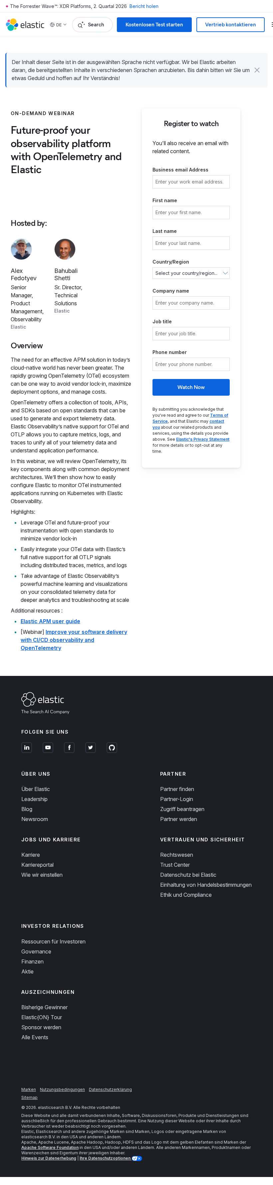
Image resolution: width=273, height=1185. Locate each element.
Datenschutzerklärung (110, 1089)
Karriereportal (37, 864)
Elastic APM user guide (50, 621)
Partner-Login (176, 799)
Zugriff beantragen (182, 809)
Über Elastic (35, 789)
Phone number (169, 352)
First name (164, 200)
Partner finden (177, 789)
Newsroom (34, 819)
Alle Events (34, 1037)
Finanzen (32, 961)
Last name (164, 231)
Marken (28, 1089)
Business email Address (180, 169)
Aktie (27, 971)
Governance (36, 951)
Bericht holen (144, 6)
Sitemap (29, 1097)
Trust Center (175, 864)
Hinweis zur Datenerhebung (48, 1158)
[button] (257, 70)
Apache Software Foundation (50, 1147)
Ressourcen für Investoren (53, 941)
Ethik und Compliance (186, 894)
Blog (26, 809)
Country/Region (170, 262)
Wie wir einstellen (42, 874)
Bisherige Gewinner (44, 1007)
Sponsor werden (41, 1027)
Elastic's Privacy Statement (202, 439)
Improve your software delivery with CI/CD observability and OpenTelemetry (74, 640)
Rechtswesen (176, 854)
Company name (170, 291)
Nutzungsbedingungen (62, 1089)
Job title (162, 321)
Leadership (34, 799)
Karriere (30, 854)
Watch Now (191, 387)
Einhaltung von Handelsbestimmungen (206, 884)
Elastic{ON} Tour (41, 1017)
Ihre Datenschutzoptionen (106, 1158)
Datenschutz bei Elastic (188, 874)
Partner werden (178, 819)
